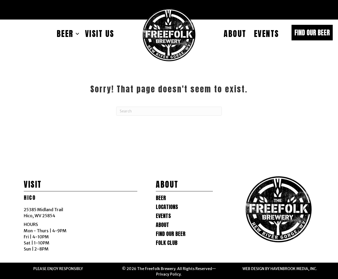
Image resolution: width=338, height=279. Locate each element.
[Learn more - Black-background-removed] (169, 34)
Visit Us (99, 34)
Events (266, 34)
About (235, 34)
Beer (65, 34)
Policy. (175, 274)
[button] (312, 32)
